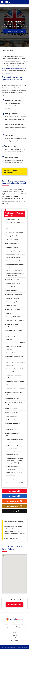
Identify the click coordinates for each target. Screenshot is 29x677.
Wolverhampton (22, 49)
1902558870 (9, 73)
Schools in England (11, 49)
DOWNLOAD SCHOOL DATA (14, 31)
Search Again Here (14, 604)
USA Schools (14, 640)
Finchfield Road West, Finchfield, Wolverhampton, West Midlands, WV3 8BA (14, 68)
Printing (14, 511)
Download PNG (13, 506)
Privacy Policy (14, 638)
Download (13, 491)
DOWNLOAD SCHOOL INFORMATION (10, 171)
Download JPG (13, 501)
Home (3, 49)
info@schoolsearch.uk (17, 528)
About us (14, 635)
